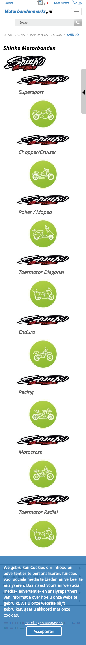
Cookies (37, 567)
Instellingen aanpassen (44, 623)
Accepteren (44, 631)
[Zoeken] (78, 22)
